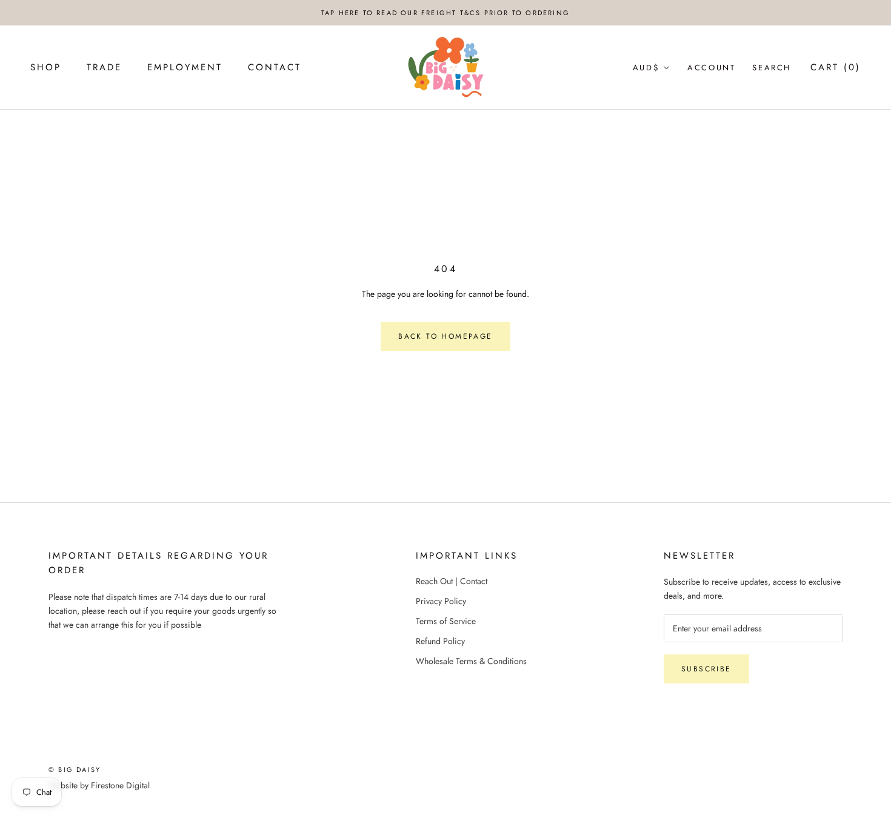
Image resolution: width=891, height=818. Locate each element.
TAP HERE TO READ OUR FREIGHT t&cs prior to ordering (445, 13)
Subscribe (706, 668)
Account (711, 67)
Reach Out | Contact (451, 581)
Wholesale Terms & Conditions (471, 661)
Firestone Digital (120, 785)
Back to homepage (445, 336)
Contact (274, 67)
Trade (104, 67)
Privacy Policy (441, 601)
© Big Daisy (74, 769)
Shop (45, 67)
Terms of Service (446, 621)
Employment (184, 67)
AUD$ (646, 67)
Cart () (835, 67)
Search (771, 67)
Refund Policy (440, 641)
